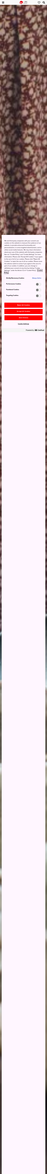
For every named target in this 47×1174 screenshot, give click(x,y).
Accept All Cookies (23, 311)
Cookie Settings (23, 324)
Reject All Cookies (23, 305)
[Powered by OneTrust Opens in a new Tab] (35, 330)
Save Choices (23, 317)
